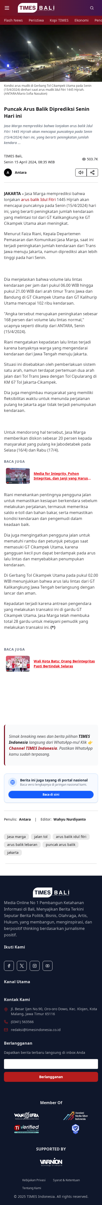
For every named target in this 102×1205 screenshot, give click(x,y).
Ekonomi (82, 20)
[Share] (92, 172)
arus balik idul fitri (71, 836)
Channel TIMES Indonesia (33, 748)
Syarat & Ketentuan (66, 1180)
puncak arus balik (60, 844)
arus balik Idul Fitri (38, 199)
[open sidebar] (7, 8)
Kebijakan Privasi (34, 1180)
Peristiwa (36, 20)
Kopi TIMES (59, 20)
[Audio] (81, 172)
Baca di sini (51, 794)
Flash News (13, 20)
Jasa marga (16, 836)
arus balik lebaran (22, 844)
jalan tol (41, 836)
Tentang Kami (31, 1188)
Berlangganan (51, 1076)
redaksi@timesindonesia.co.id (36, 1029)
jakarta (13, 852)
